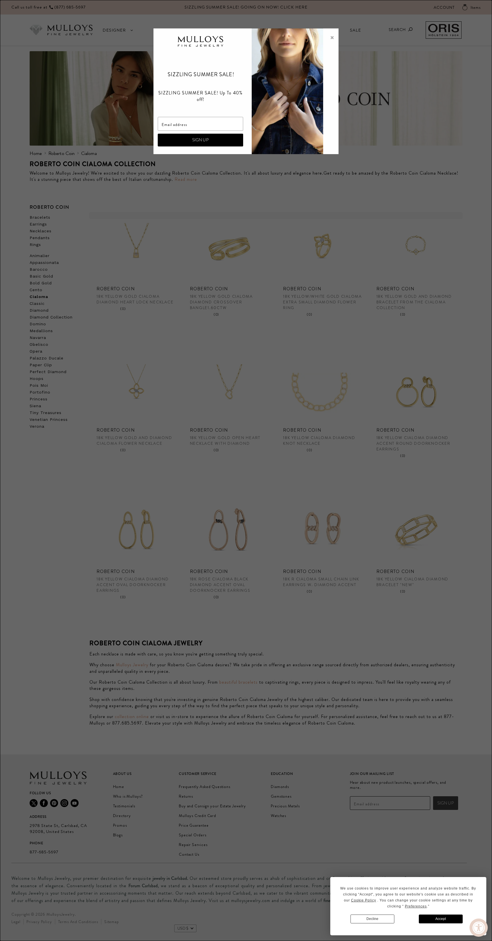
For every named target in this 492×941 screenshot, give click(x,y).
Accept (440, 919)
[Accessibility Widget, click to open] (479, 928)
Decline (372, 919)
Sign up (200, 140)
